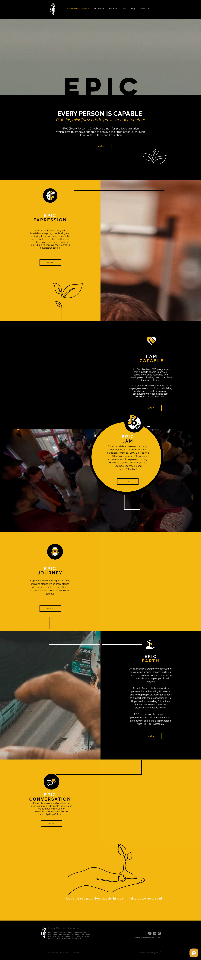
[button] (165, 8)
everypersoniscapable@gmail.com (147, 937)
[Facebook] (150, 933)
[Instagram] (159, 933)
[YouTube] (154, 933)
